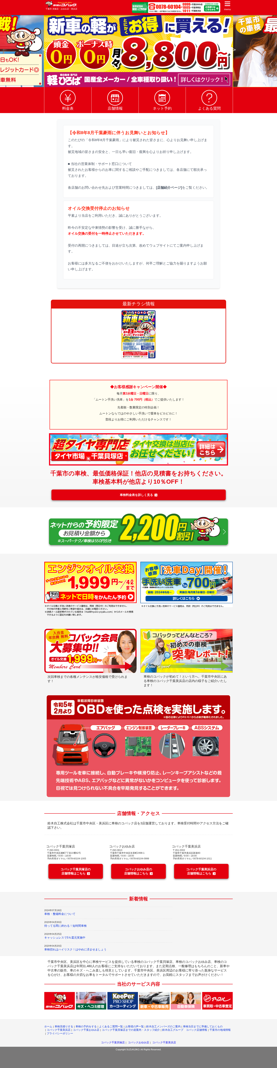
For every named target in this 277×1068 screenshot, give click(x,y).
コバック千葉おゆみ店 (86, 1029)
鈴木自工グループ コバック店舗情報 (184, 1029)
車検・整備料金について (59, 913)
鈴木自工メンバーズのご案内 (163, 1026)
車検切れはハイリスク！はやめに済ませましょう (75, 949)
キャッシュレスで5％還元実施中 (64, 937)
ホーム (48, 1026)
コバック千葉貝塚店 (113, 1042)
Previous (44, 49)
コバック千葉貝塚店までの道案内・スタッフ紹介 (131, 1029)
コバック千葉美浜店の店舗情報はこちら (201, 871)
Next (233, 49)
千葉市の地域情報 (220, 1029)
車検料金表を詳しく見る (136, 494)
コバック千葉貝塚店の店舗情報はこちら (75, 871)
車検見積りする (64, 1026)
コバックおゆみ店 (138, 1042)
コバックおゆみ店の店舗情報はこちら (138, 871)
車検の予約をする (86, 1026)
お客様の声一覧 (134, 1026)
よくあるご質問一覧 (111, 1026)
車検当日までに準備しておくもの (203, 1026)
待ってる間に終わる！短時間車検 (65, 925)
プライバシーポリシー (60, 1033)
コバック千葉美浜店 (58, 1029)
